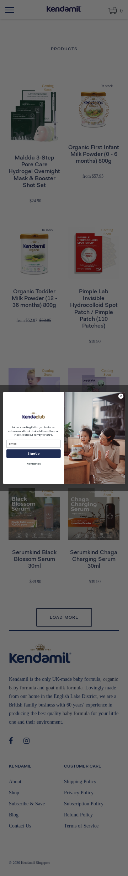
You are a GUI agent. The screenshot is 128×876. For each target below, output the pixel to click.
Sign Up (33, 453)
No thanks (33, 464)
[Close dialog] (120, 396)
